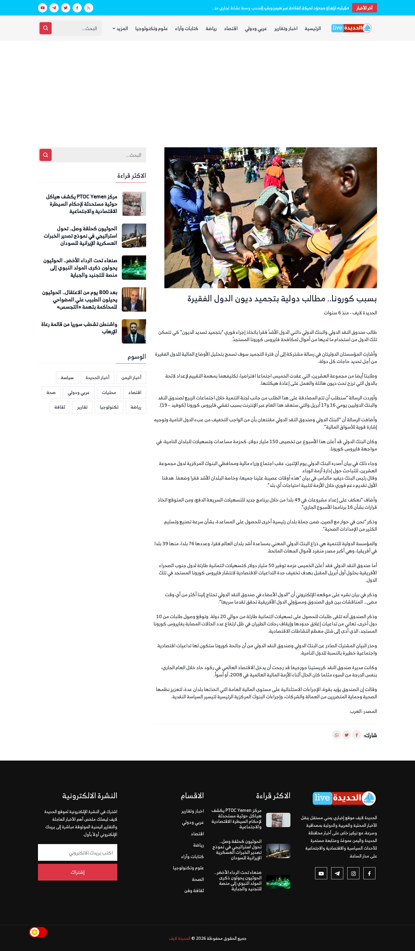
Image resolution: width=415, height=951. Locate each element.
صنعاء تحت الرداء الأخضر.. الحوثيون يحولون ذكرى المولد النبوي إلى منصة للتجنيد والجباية (80, 268)
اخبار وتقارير (285, 28)
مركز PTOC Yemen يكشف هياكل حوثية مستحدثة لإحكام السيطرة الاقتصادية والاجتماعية (81, 204)
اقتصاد (231, 28)
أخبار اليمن (131, 377)
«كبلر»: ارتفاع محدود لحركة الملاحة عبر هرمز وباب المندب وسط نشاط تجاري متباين (280, 8)
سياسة (67, 377)
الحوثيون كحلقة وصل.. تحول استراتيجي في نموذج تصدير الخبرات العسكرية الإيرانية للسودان (80, 236)
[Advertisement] (207, 86)
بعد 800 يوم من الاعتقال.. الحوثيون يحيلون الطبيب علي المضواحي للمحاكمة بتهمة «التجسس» (79, 299)
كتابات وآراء (186, 28)
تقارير (82, 407)
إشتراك (77, 872)
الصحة (198, 879)
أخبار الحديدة (97, 377)
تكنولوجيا (109, 407)
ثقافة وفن (194, 890)
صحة (51, 392)
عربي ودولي (256, 28)
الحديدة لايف (179, 938)
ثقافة (59, 407)
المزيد (121, 28)
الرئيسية (313, 28)
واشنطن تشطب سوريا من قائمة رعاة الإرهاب (79, 328)
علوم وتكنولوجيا (151, 28)
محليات (109, 392)
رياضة (211, 28)
